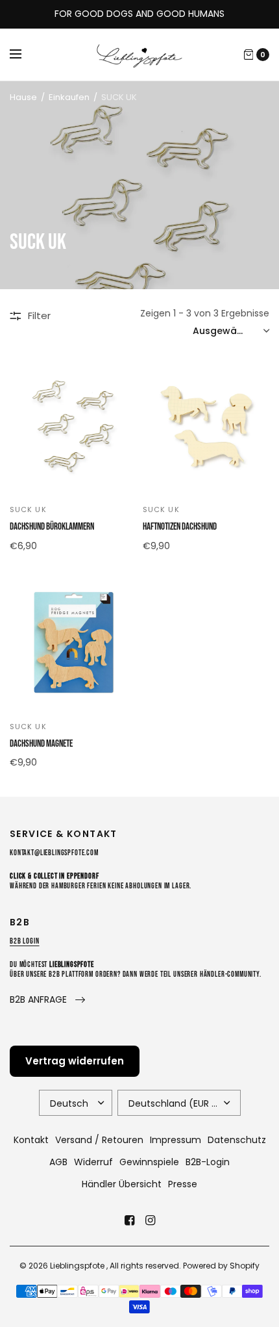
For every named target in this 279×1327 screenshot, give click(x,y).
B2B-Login (208, 1161)
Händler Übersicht (122, 1184)
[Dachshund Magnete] (73, 643)
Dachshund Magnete (41, 744)
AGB (58, 1161)
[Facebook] (129, 1220)
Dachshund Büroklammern (52, 527)
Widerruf (93, 1161)
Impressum (175, 1139)
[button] (47, 1000)
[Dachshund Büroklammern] (73, 426)
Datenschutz (237, 1139)
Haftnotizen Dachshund (180, 527)
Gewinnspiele (149, 1161)
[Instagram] (150, 1220)
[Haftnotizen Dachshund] (206, 426)
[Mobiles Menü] (24, 54)
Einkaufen (69, 97)
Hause (23, 97)
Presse (182, 1184)
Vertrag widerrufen (74, 1061)
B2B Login (25, 941)
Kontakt (31, 1139)
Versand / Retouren (99, 1139)
